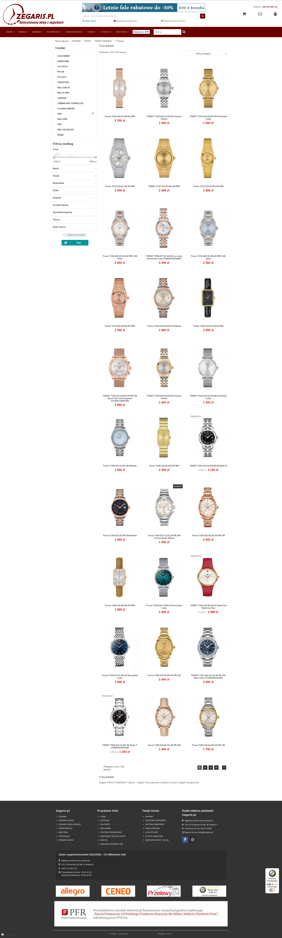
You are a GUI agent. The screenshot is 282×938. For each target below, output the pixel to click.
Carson (61, 98)
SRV (59, 124)
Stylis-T (62, 77)
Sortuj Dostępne (212, 53)
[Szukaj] (202, 16)
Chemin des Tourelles (70, 103)
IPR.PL (169, 934)
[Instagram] (192, 840)
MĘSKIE (22, 32)
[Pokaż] (120, 118)
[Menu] (277, 870)
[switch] (272, 890)
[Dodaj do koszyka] (113, 118)
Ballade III (63, 87)
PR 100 (60, 72)
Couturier (63, 56)
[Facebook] (185, 840)
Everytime (63, 61)
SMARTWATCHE (73, 32)
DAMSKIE (36, 32)
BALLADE (62, 119)
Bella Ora (63, 93)
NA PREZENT (53, 32)
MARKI (9, 32)
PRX (59, 114)
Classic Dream (65, 108)
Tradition (63, 82)
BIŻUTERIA (121, 32)
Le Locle (62, 66)
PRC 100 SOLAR (65, 129)
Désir (60, 135)
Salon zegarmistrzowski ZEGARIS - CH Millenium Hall (92, 854)
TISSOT (91, 32)
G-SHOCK (105, 32)
